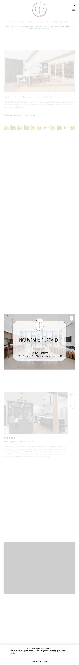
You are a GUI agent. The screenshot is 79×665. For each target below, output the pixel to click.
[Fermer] (71, 318)
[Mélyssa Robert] (39, 9)
